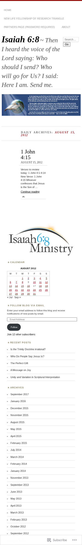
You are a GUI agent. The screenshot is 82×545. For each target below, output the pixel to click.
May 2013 (15, 498)
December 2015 (19, 408)
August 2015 (17, 422)
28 (16, 294)
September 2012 (19, 533)
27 (10, 294)
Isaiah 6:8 (20, 39)
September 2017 (19, 394)
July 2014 (15, 449)
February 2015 (18, 443)
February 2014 (18, 463)
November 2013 (19, 477)
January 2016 (18, 401)
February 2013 (18, 519)
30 (28, 294)
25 (40, 290)
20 (10, 290)
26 (46, 290)
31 (34, 294)
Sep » (17, 297)
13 (10, 286)
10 (34, 282)
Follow (14, 327)
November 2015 (19, 415)
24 (34, 290)
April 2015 (15, 436)
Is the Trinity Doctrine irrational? (28, 349)
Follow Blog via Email (27, 305)
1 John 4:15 (28, 154)
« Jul (9, 297)
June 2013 (16, 491)
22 (22, 290)
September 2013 (19, 484)
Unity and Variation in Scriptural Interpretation (35, 377)
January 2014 (18, 471)
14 (16, 286)
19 (46, 286)
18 (40, 286)
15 (22, 286)
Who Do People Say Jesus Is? (27, 356)
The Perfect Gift (19, 363)
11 (40, 282)
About (66, 27)
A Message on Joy (20, 370)
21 (16, 290)
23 (28, 290)
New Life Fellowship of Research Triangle (34, 18)
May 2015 (15, 429)
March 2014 (17, 457)
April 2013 (15, 505)
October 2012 (18, 526)
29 (22, 294)
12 (46, 282)
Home (7, 10)
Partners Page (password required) (29, 27)
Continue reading (30, 193)
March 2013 (17, 512)
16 (28, 286)
